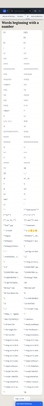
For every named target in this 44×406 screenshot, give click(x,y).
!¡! (4, 204)
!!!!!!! (5, 64)
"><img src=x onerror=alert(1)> (33, 350)
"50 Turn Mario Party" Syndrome (12, 293)
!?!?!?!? (6, 163)
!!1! (4, 95)
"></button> (28, 319)
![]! (4, 173)
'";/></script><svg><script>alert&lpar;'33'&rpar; (33, 309)
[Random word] (30, 11)
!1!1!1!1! (6, 142)
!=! (4, 152)
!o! (4, 194)
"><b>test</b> (9, 324)
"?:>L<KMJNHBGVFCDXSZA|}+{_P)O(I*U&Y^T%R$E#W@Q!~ (33, 298)
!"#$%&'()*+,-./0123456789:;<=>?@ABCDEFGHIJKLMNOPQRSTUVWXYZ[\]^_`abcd (33, 236)
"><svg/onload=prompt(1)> (33, 376)
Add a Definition (37, 16)
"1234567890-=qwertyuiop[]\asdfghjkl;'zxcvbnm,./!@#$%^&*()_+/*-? (12, 272)
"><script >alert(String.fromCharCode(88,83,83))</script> (12, 376)
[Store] (35, 11)
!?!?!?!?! (27, 163)
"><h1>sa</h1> (9, 335)
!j (24, 183)
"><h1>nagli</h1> (10, 329)
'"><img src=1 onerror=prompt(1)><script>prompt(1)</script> (33, 340)
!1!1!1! (6, 137)
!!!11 (5, 90)
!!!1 (25, 84)
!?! (25, 157)
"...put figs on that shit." (33, 251)
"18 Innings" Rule (30, 277)
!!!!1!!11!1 (28, 74)
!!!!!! (26, 58)
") (24, 246)
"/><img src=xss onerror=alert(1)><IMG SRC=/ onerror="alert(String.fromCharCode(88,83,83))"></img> (33, 262)
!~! (25, 199)
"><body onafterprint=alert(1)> (33, 324)
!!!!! (5, 58)
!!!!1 (5, 74)
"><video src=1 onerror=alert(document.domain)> (12, 387)
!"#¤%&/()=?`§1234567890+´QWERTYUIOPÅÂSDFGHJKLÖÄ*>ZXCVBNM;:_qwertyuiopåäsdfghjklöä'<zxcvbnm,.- (33, 241)
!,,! (25, 116)
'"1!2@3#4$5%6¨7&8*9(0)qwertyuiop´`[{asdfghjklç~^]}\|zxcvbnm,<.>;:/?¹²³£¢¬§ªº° (12, 277)
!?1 (4, 168)
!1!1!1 (26, 131)
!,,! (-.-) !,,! (7, 121)
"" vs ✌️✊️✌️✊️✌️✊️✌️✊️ (33, 230)
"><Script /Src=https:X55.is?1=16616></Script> (12, 371)
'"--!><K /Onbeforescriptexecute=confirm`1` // (33, 366)
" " (4, 209)
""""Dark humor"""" (31, 209)
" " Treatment (29, 225)
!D (4, 178)
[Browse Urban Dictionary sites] (5, 11)
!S (24, 194)
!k (4, 189)
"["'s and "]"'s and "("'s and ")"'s (33, 220)
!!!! (25, 53)
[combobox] (21, 11)
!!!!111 (26, 79)
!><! (25, 152)
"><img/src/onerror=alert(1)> (33, 335)
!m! (25, 189)
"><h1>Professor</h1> (33, 329)
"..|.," (25, 256)
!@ (25, 168)
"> (24, 314)
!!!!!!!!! (26, 64)
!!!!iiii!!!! (6, 84)
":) (4, 298)
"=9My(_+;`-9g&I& (11, 314)
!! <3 (25, 105)
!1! (25, 126)
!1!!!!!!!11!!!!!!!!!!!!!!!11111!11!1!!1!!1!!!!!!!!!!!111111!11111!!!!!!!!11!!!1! (12, 131)
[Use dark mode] (40, 11)
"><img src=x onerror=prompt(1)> (12, 361)
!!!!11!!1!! (7, 79)
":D (4, 303)
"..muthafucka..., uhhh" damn (12, 256)
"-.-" (5, 251)
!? (4, 157)
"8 (24, 293)
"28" (25, 282)
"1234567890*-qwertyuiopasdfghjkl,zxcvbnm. (33, 267)
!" (24, 110)
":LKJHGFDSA (29, 303)
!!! (4, 53)
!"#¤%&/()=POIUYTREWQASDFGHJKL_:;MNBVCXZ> (12, 246)
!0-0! (26, 121)
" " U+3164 (7, 230)
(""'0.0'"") (7, 215)
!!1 (25, 90)
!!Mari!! (6, 110)
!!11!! (26, 100)
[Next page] (28, 399)
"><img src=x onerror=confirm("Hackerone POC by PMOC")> (33, 355)
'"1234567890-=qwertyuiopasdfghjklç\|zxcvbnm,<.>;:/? (33, 272)
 (26, 32)
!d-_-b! (26, 178)
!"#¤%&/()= (8, 241)
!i (3, 183)
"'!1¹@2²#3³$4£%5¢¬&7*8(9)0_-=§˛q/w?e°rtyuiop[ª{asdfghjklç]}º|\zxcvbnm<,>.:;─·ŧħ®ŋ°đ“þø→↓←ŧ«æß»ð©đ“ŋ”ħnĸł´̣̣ (12, 282)
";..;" (5, 309)
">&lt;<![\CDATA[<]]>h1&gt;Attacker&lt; (12, 319)
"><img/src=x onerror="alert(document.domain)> (12, 340)
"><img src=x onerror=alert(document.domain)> (12, 355)
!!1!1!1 (26, 95)
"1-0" (5, 267)
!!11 (5, 100)
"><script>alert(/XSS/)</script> (33, 371)
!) (4, 116)
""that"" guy (8, 225)
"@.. (25, 392)
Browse (20, 16)
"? (4, 392)
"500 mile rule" (29, 288)
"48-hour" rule (9, 288)
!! (24, 48)
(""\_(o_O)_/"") (9, 220)
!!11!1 (5, 105)
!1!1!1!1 (27, 137)
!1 (4, 126)
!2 (4, 147)
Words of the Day (9, 16)
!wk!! (5, 199)
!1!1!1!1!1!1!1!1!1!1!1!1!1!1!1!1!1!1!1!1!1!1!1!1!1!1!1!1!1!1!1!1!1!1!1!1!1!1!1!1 (33, 142)
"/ (4, 262)
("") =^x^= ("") (29, 215)
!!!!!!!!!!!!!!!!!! (9, 69)
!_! (25, 173)
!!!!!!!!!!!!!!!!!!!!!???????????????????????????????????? (33, 69)
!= (24, 147)
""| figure (7, 236)
